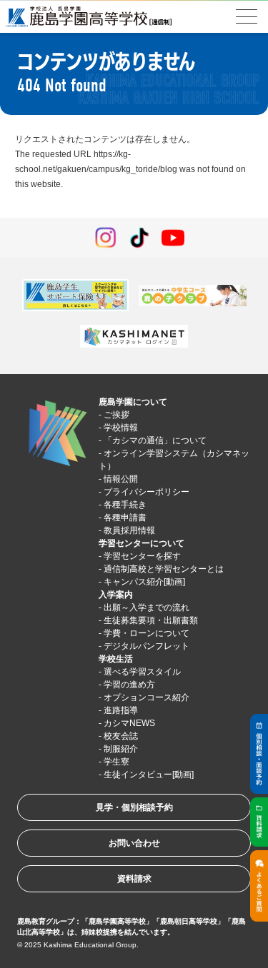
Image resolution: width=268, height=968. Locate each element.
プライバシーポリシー (146, 492)
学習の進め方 (129, 685)
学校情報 (121, 428)
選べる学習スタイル (142, 672)
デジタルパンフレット (146, 646)
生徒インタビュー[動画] (149, 775)
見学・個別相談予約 (134, 807)
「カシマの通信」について (155, 440)
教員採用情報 (129, 530)
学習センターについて (141, 543)
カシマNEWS (129, 723)
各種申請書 (125, 518)
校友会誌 (121, 736)
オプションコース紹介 (146, 697)
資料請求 (134, 879)
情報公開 (121, 479)
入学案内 (116, 595)
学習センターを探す (142, 556)
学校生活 (116, 659)
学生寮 (116, 762)
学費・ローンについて (146, 633)
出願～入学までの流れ (146, 607)
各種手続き (125, 505)
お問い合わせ (134, 843)
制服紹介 (121, 749)
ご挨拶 (116, 415)
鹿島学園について (133, 402)
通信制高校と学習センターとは (164, 569)
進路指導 (121, 710)
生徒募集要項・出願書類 (151, 620)
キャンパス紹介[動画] (144, 582)
